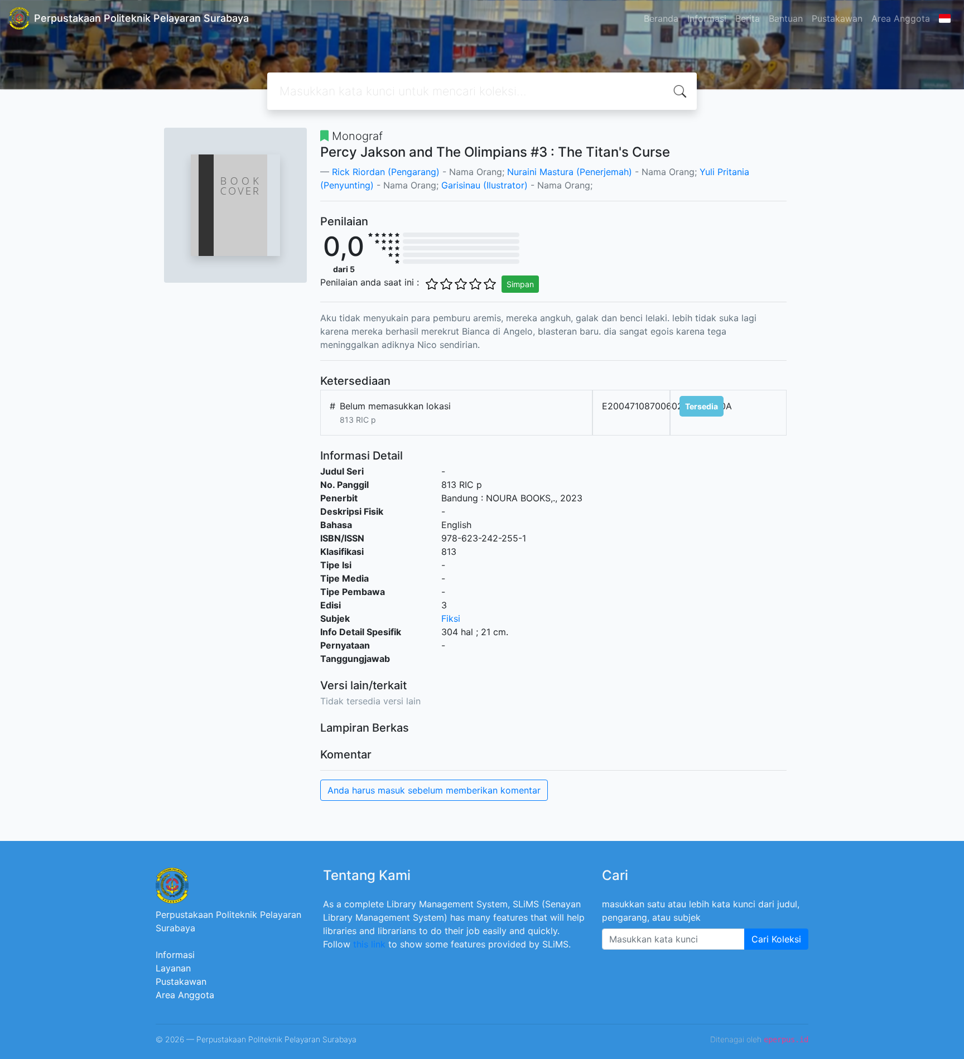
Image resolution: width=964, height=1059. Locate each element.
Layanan (173, 968)
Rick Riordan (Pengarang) (387, 171)
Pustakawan (837, 18)
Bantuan (786, 18)
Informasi (706, 18)
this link (369, 944)
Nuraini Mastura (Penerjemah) (569, 171)
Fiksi (450, 618)
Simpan (520, 284)
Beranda (661, 18)
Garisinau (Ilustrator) (484, 185)
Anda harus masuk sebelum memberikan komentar (434, 790)
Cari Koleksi (776, 939)
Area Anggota (900, 18)
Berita (747, 18)
